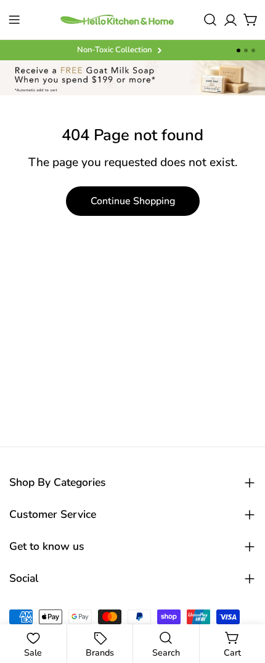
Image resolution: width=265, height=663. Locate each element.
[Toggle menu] (14, 19)
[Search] (210, 19)
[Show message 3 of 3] (253, 50)
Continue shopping (133, 201)
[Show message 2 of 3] (246, 50)
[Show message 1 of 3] (238, 50)
